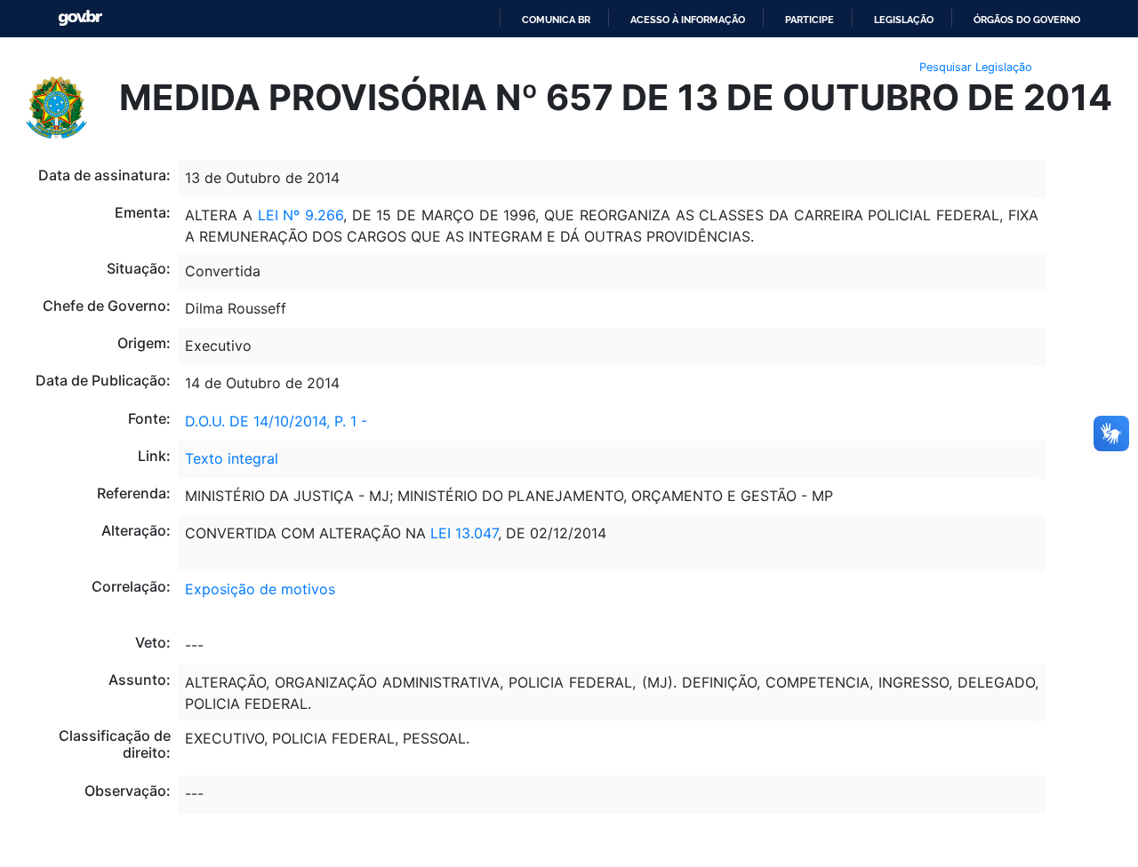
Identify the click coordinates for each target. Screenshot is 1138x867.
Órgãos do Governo (1027, 19)
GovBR (80, 18)
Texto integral (231, 458)
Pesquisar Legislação (975, 67)
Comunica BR (556, 19)
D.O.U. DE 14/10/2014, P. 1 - (276, 421)
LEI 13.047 (462, 533)
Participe (809, 19)
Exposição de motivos (260, 589)
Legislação (904, 19)
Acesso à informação (687, 19)
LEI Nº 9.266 (300, 215)
